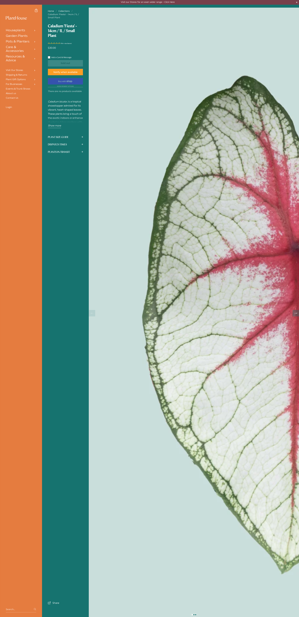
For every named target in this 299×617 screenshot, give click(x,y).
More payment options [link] (65, 86)
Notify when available (65, 72)
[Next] (296, 313)
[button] (54, 44)
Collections (64, 11)
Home (51, 11)
